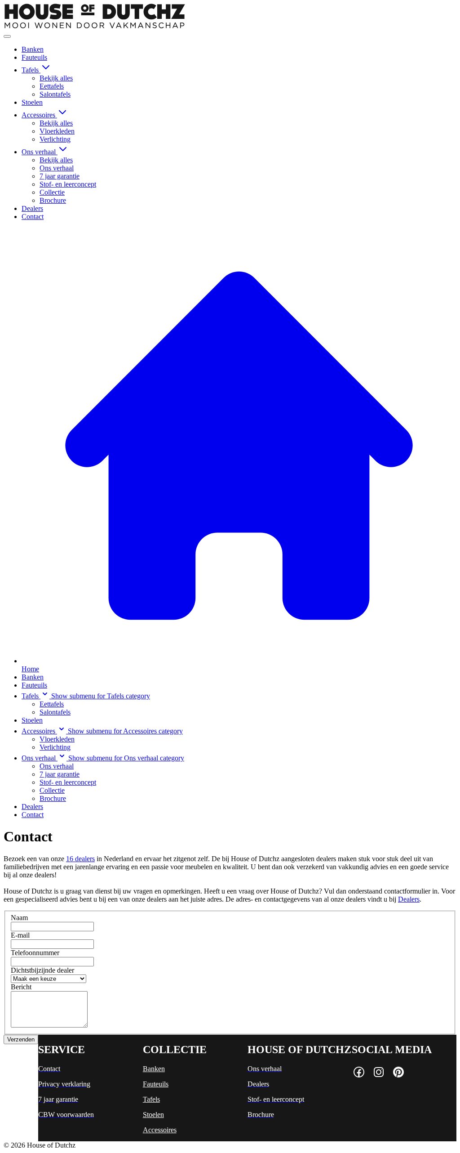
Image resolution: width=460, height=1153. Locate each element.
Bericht (21, 987)
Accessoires (39, 115)
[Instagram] (379, 1073)
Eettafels (52, 86)
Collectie (52, 192)
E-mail (20, 935)
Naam (19, 917)
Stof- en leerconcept (68, 184)
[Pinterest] (398, 1073)
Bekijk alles (56, 78)
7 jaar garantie (60, 176)
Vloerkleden (57, 131)
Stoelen (32, 102)
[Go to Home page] (95, 26)
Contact (33, 216)
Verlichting (55, 139)
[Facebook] (359, 1073)
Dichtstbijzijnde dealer (42, 970)
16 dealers (80, 859)
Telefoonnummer (35, 952)
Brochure (53, 200)
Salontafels (55, 94)
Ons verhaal (40, 152)
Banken (33, 49)
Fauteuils (34, 57)
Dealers (32, 208)
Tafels (31, 70)
